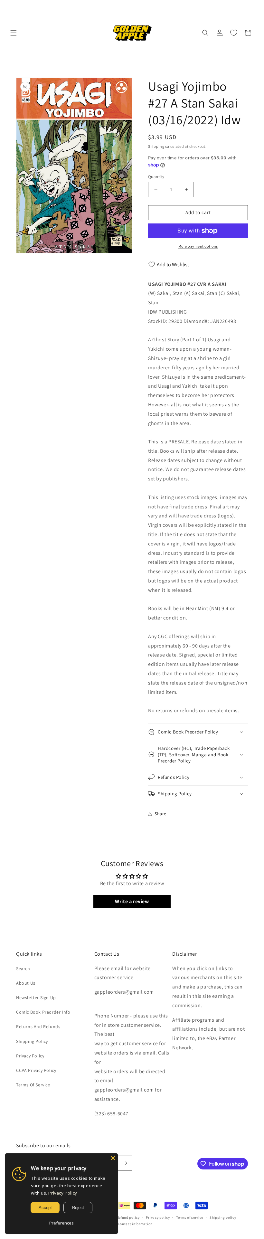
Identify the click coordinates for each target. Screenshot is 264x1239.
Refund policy (128, 1217)
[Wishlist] (234, 33)
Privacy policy (158, 1217)
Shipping (156, 146)
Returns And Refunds (38, 1026)
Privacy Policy (30, 1056)
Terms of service (189, 1217)
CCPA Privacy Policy (36, 1070)
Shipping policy (223, 1217)
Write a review (132, 901)
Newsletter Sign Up (36, 997)
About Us (25, 983)
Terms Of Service (33, 1085)
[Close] (113, 1158)
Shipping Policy (32, 1041)
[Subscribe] (125, 1163)
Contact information (135, 1224)
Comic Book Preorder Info (43, 1012)
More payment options (198, 246)
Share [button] (160, 814)
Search (23, 968)
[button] (13, 33)
